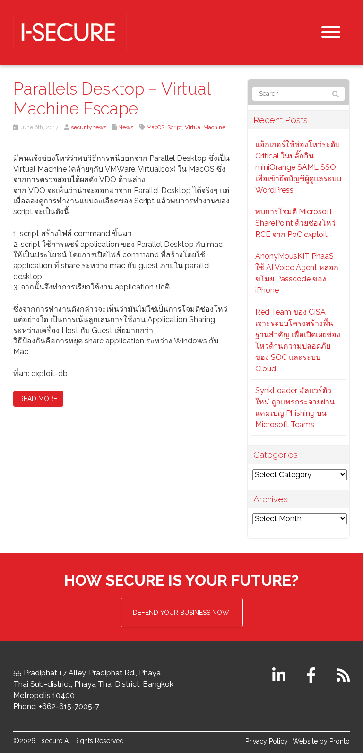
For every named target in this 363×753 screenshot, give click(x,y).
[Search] (336, 94)
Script (174, 127)
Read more (38, 399)
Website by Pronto (321, 741)
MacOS (155, 127)
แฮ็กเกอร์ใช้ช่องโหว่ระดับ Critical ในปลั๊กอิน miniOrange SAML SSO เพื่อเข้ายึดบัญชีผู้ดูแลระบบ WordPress (298, 167)
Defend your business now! (182, 612)
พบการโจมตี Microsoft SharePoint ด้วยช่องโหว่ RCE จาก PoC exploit (295, 223)
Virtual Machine (205, 127)
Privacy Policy (266, 741)
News (125, 127)
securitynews (88, 127)
